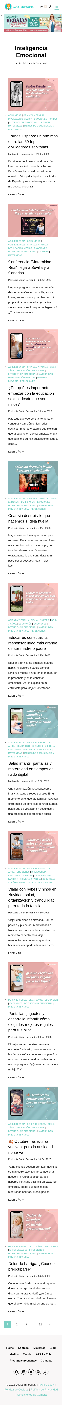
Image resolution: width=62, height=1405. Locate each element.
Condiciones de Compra (32, 1394)
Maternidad (15, 126)
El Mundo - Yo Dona (43, 746)
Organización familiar (22, 377)
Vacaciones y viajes (40, 882)
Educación (23, 370)
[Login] (50, 6)
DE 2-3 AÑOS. (28, 502)
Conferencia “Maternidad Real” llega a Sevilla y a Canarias (29, 267)
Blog (53, 1348)
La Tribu (45, 122)
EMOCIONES (40, 119)
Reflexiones (27, 381)
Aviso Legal (47, 1384)
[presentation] (33, 94)
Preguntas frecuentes (23, 1360)
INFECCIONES (36, 1250)
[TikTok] (45, 1372)
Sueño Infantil (17, 882)
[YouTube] (31, 1372)
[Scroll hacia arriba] (55, 1396)
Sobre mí (23, 1348)
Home (10, 1348)
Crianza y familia (33, 115)
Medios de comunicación (39, 126)
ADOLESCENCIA (16, 241)
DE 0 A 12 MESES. (40, 620)
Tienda (27, 1354)
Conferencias (16, 245)
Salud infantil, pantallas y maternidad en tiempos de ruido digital (31, 769)
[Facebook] (16, 1372)
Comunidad (15, 115)
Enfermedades (18, 1250)
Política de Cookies (16, 1389)
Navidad (28, 875)
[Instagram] (23, 1372)
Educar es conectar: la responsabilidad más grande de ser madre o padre (32, 643)
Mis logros (15, 129)
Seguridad (48, 879)
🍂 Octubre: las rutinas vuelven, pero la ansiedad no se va (30, 1147)
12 (40, 1324)
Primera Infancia (18, 509)
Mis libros (39, 1348)
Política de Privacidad (44, 1389)
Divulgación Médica (20, 119)
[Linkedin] (38, 1372)
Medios (14, 1354)
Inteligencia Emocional (23, 122)
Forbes (53, 119)
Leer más (16, 194)
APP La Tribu (44, 1354)
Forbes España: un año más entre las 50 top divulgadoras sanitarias (33, 141)
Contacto (46, 1360)
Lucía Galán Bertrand (23, 280)
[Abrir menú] (57, 7)
